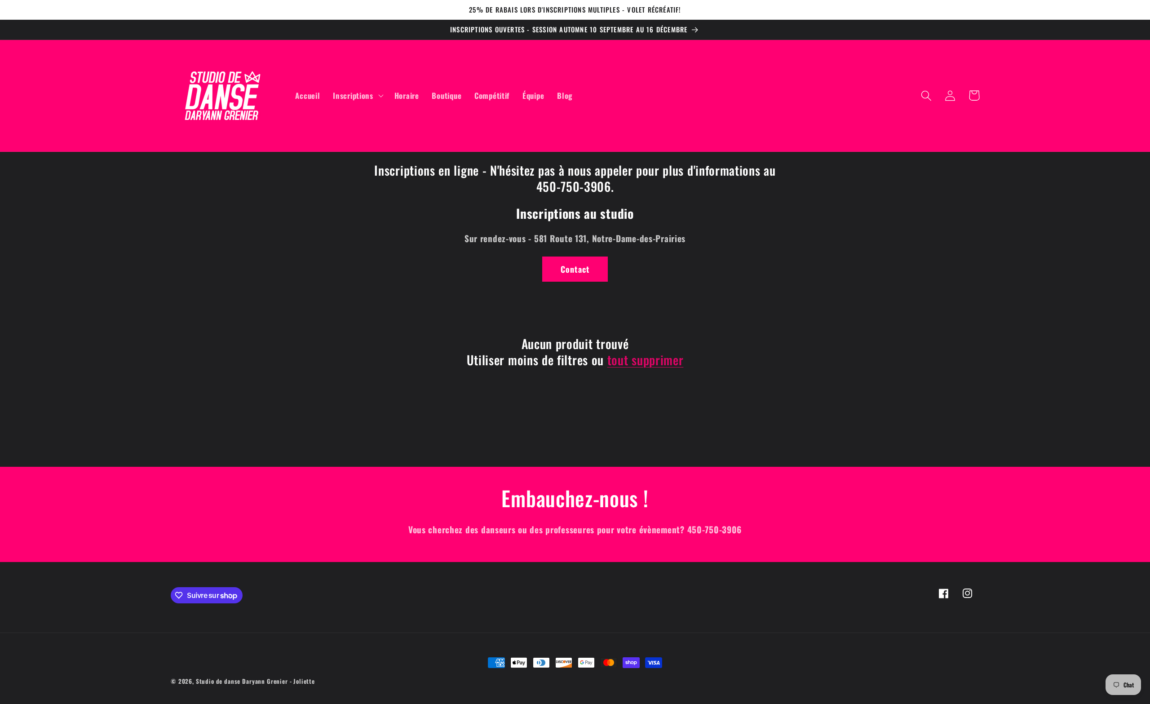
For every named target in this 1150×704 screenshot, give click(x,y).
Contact (575, 269)
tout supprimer (645, 360)
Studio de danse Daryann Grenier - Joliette (255, 681)
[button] (357, 95)
